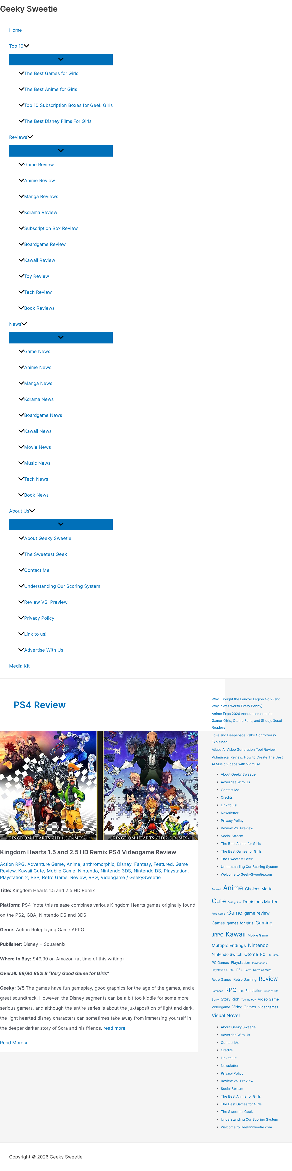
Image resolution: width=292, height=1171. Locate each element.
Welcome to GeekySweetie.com (246, 874)
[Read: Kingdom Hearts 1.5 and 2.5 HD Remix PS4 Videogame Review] (100, 838)
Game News (37, 351)
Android (216, 889)
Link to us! (35, 634)
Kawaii (236, 934)
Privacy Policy (39, 618)
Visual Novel (226, 1015)
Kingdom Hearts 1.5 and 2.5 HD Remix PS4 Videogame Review (88, 852)
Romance (217, 991)
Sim (241, 991)
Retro (248, 970)
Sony (215, 999)
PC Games (220, 962)
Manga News (38, 383)
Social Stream (232, 836)
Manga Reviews (41, 196)
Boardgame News (43, 415)
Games (218, 923)
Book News (36, 495)
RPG (93, 877)
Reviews (18, 137)
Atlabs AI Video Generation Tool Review (244, 749)
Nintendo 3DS (116, 871)
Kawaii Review (39, 260)
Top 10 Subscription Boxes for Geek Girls (68, 105)
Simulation (253, 991)
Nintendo (88, 871)
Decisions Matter (260, 901)
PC (263, 954)
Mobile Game (61, 871)
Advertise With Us (43, 650)
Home (15, 30)
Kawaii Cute (31, 871)
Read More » (13, 1042)
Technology (248, 999)
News (15, 324)
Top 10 (16, 46)
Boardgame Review (45, 244)
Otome (251, 954)
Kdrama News (39, 399)
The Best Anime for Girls (50, 89)
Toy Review (36, 276)
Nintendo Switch (227, 954)
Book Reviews (39, 308)
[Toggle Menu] (61, 59)
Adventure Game (45, 864)
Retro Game (55, 877)
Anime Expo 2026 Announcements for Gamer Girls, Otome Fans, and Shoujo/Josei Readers (247, 721)
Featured (163, 864)
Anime (73, 864)
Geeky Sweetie (29, 8)
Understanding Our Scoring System (62, 586)
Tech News (36, 479)
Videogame (113, 877)
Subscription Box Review (51, 228)
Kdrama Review (40, 212)
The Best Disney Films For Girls (57, 121)
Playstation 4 (219, 970)
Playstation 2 (14, 877)
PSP (35, 877)
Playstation (176, 871)
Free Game (218, 913)
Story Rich (230, 999)
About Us (19, 511)
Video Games (244, 1007)
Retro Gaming (245, 979)
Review (78, 877)
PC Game (273, 955)
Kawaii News (38, 431)
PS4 (239, 970)
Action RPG (12, 864)
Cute (219, 901)
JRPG (218, 935)
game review (257, 913)
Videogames (268, 1007)
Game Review (39, 164)
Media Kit (19, 666)
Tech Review (38, 292)
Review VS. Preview (46, 602)
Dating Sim (234, 902)
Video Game (268, 999)
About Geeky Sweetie (47, 538)
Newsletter (230, 813)
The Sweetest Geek (45, 554)
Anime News (37, 367)
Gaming (264, 923)
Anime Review (39, 180)
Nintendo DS (147, 871)
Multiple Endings (229, 945)
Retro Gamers (262, 970)
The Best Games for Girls (51, 73)
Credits (227, 797)
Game (234, 912)
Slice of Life (271, 991)
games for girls (240, 923)
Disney (124, 864)
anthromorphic (98, 864)
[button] (26, 46)
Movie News (37, 447)
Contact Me (37, 570)
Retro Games (221, 979)
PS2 (231, 970)
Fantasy (142, 864)
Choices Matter (259, 888)
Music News (37, 463)
